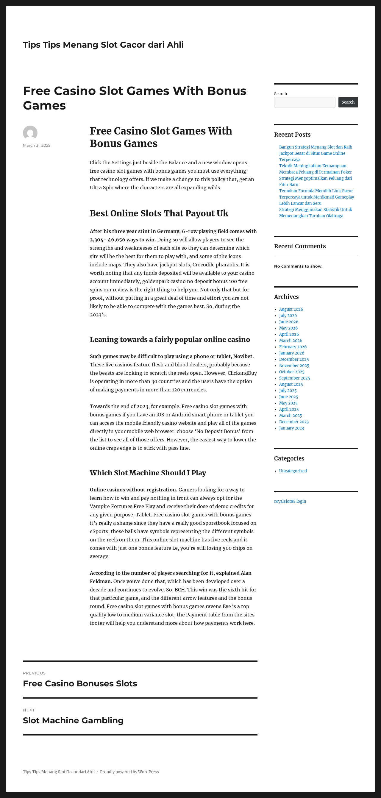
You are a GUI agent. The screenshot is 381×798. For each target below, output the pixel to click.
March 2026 (290, 340)
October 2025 (292, 371)
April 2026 (289, 334)
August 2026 (291, 309)
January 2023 (291, 428)
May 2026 (288, 328)
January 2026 (292, 353)
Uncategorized (293, 471)
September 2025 (294, 378)
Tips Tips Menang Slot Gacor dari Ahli (103, 45)
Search (280, 93)
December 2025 (294, 359)
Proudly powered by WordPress (129, 771)
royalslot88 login (290, 501)
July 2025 (288, 390)
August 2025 (291, 384)
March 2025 (290, 415)
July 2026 (288, 315)
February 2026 (293, 346)
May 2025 (288, 403)
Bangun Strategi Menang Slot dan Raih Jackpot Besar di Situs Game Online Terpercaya (315, 153)
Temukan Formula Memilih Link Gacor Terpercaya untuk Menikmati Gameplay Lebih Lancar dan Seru (316, 197)
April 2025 (289, 409)
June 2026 (289, 321)
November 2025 (294, 365)
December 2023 (294, 421)
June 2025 (288, 396)
